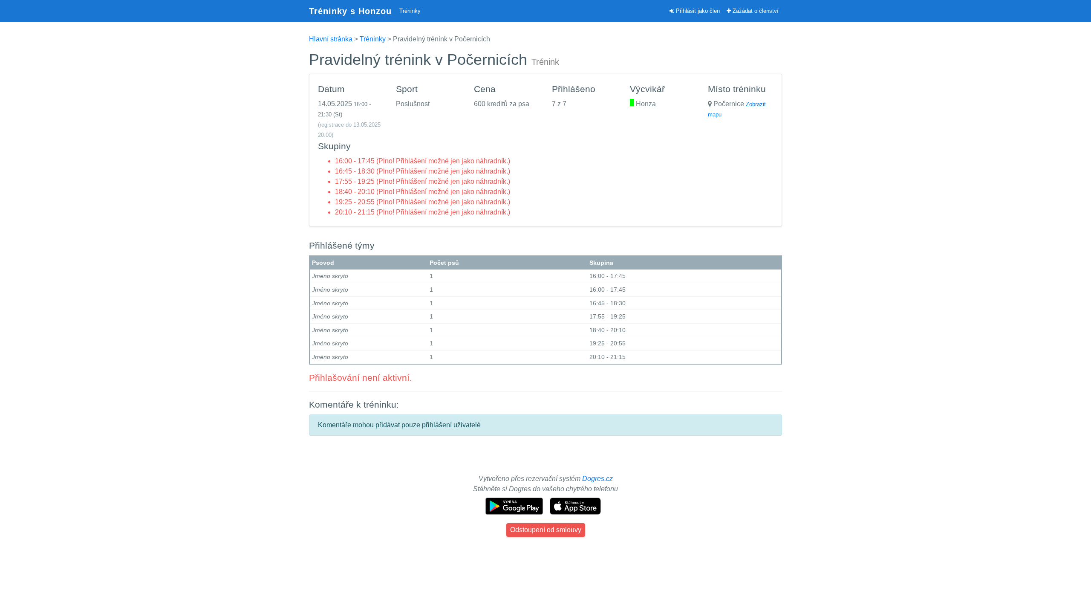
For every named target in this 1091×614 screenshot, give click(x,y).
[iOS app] (575, 505)
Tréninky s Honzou (350, 11)
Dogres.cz (597, 478)
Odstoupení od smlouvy (545, 529)
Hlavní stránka (330, 39)
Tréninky (410, 11)
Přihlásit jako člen (697, 11)
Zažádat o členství (755, 11)
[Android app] (515, 505)
